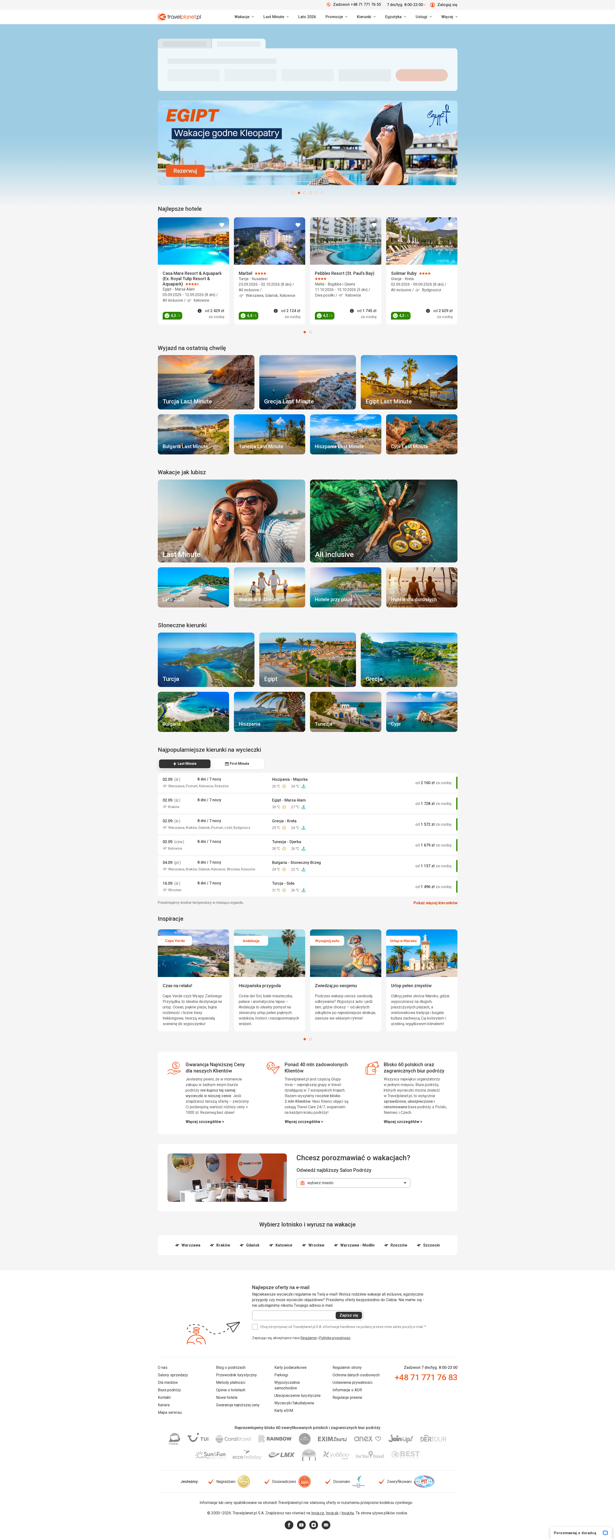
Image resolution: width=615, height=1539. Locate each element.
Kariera (164, 1405)
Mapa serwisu (170, 1412)
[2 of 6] (299, 193)
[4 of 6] (310, 193)
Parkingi (281, 1375)
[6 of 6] (322, 193)
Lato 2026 (307, 17)
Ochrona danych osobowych (356, 1375)
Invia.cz (317, 1513)
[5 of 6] (316, 193)
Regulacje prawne (347, 1397)
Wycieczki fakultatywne (294, 1403)
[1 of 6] (293, 193)
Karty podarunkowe (290, 1367)
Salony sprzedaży (173, 1375)
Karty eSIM (283, 1410)
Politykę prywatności (334, 1338)
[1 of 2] (305, 332)
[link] (276, 17)
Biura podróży (169, 1390)
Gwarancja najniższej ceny (238, 1405)
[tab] (184, 763)
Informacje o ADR (347, 1390)
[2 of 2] (310, 332)
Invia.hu (347, 1513)
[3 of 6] (305, 193)
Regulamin (309, 1338)
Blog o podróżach (231, 1367)
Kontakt (164, 1397)
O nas (162, 1367)
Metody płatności (230, 1382)
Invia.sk (332, 1513)
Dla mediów (168, 1382)
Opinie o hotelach (230, 1390)
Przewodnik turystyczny (236, 1375)
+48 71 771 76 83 (426, 1377)
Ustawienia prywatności (352, 1382)
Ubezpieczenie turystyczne (297, 1395)
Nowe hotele (227, 1397)
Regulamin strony (347, 1367)
